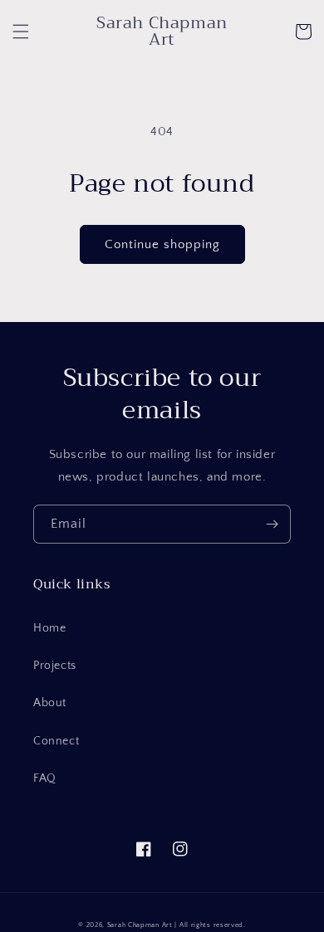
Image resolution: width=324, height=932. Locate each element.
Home (49, 628)
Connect (56, 741)
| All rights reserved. (209, 925)
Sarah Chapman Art (140, 925)
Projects (54, 665)
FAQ (44, 778)
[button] (20, 31)
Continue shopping (162, 244)
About (49, 703)
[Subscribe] (271, 524)
